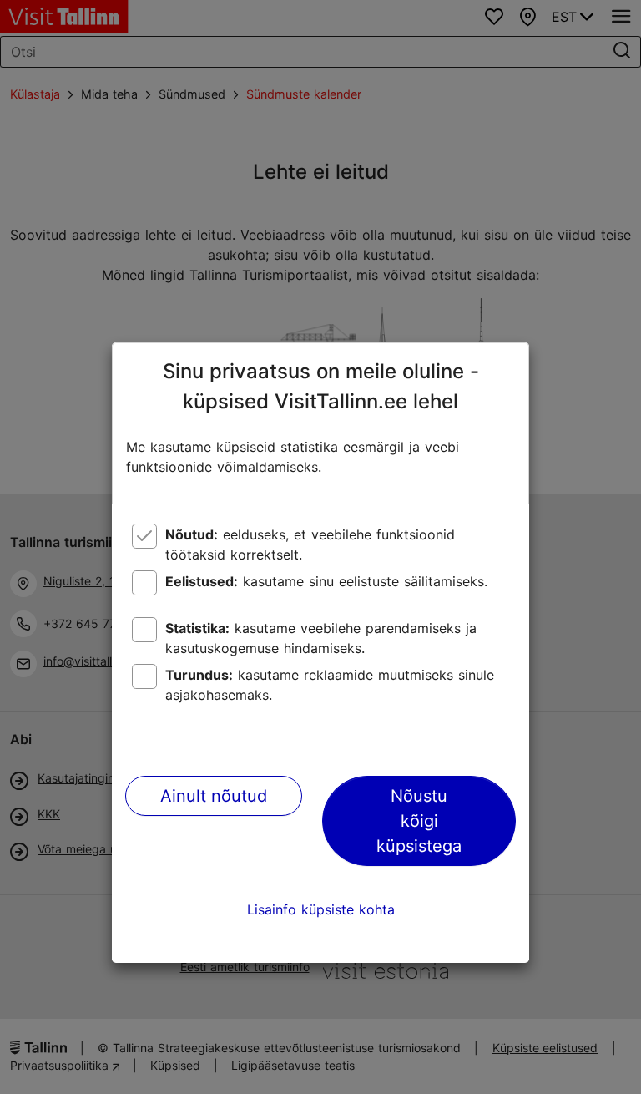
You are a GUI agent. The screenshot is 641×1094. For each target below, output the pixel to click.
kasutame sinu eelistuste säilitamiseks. (326, 581)
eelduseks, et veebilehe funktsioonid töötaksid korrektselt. (310, 544)
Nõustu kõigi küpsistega (419, 821)
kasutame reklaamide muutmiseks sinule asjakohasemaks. (329, 684)
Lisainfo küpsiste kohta (321, 909)
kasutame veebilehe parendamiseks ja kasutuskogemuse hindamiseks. (321, 638)
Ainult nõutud (213, 796)
